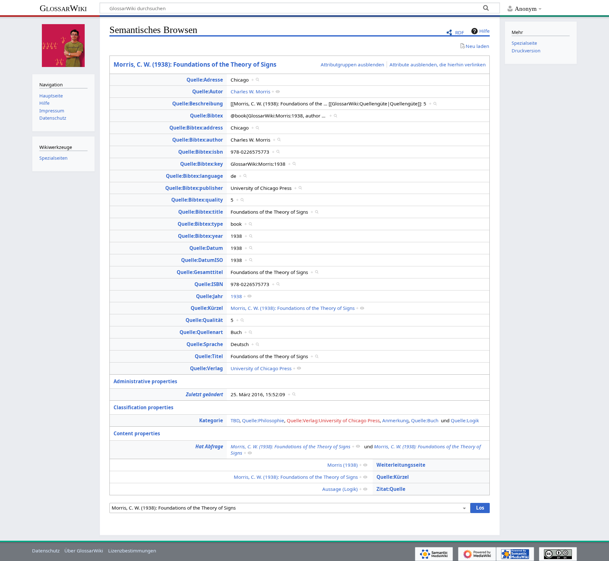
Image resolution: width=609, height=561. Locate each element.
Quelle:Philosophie (263, 420)
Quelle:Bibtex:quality (197, 200)
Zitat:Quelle (391, 489)
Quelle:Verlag (206, 368)
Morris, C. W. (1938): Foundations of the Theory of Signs (195, 64)
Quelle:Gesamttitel (200, 272)
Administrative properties (145, 381)
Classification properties (144, 407)
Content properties (137, 433)
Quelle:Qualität (204, 320)
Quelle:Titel (209, 356)
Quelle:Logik (465, 420)
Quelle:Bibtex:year (200, 236)
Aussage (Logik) (340, 489)
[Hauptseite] (63, 44)
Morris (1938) (342, 465)
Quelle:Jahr (209, 296)
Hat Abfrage (209, 446)
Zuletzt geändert (204, 394)
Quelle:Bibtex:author (197, 140)
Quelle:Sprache (205, 344)
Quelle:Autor (207, 91)
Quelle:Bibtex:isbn (200, 152)
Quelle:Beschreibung (197, 103)
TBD (235, 420)
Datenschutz (46, 550)
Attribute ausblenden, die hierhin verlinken (438, 64)
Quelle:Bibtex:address (196, 127)
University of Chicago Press (261, 368)
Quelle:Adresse (205, 80)
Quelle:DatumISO (202, 260)
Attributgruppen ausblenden (352, 64)
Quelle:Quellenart (201, 332)
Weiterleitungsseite (401, 465)
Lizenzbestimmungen (132, 550)
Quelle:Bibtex (206, 115)
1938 (236, 296)
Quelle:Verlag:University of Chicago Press (333, 420)
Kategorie (211, 420)
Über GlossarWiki (83, 550)
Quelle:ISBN (208, 284)
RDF (459, 32)
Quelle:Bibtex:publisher (194, 188)
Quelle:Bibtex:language (194, 176)
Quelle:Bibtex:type (200, 224)
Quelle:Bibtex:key (201, 164)
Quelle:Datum (206, 248)
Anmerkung (395, 420)
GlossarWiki (63, 8)
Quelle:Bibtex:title (200, 212)
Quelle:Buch (424, 420)
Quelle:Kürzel (207, 308)
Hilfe (484, 31)
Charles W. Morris (250, 91)
